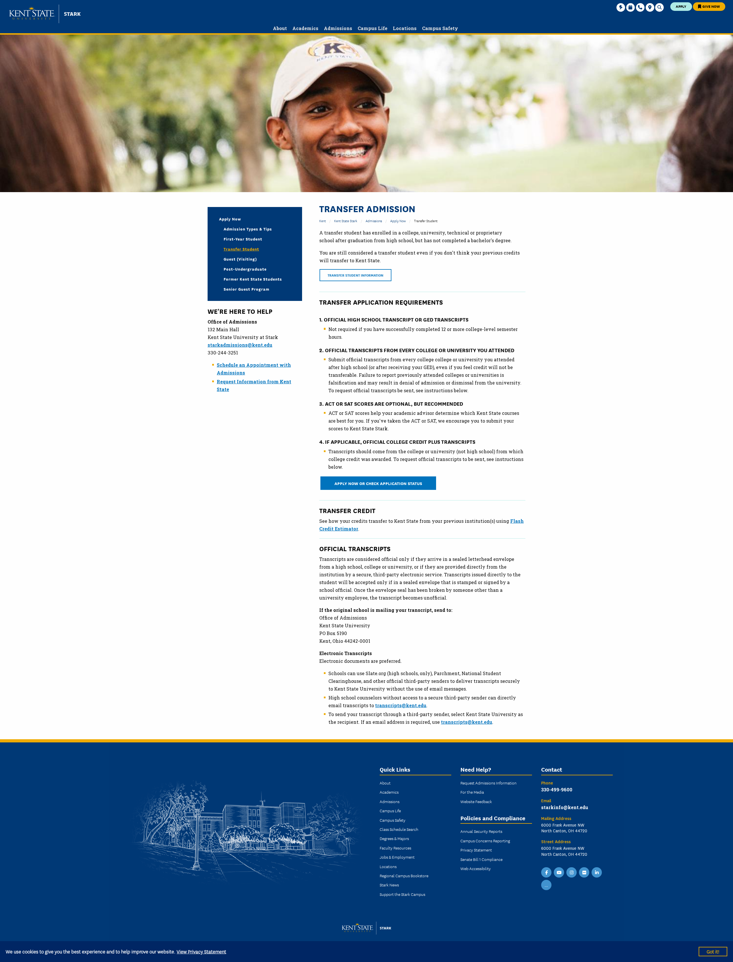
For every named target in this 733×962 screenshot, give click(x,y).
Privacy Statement (476, 850)
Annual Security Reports (481, 831)
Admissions (374, 220)
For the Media (472, 792)
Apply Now (398, 220)
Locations (388, 866)
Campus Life (390, 810)
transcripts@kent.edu (400, 705)
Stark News (389, 885)
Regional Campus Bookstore (404, 875)
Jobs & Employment (397, 857)
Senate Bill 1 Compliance (481, 859)
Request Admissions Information (488, 783)
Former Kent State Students (253, 278)
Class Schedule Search (399, 829)
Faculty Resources (395, 848)
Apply (681, 6)
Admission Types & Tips (248, 228)
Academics (389, 792)
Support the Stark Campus (402, 894)
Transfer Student (241, 248)
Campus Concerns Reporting (485, 840)
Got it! (713, 951)
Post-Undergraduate (245, 268)
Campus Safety (392, 820)
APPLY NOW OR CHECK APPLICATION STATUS (378, 483)
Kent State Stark (345, 220)
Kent (322, 220)
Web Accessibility (475, 868)
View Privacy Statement (201, 951)
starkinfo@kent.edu (564, 807)
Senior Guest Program (246, 288)
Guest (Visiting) (240, 258)
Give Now (711, 6)
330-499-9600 (556, 789)
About (385, 783)
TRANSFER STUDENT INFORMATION (355, 275)
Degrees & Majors (394, 838)
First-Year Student (243, 238)
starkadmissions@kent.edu (240, 345)
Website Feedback (476, 801)
